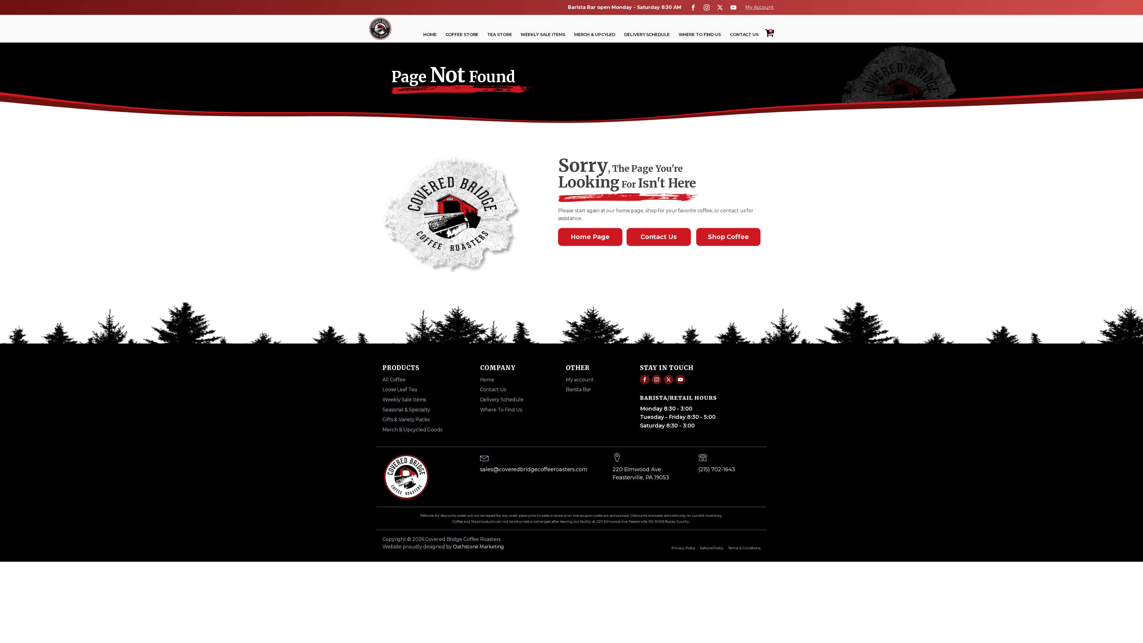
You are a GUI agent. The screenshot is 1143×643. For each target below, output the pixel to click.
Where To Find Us (700, 34)
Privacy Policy (684, 548)
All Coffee (393, 380)
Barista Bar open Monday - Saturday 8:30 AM (624, 7)
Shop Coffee (728, 237)
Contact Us (744, 34)
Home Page (590, 237)
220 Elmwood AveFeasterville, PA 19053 (641, 473)
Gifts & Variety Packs (406, 419)
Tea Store (499, 34)
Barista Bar (578, 389)
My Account (759, 7)
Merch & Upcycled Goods (412, 430)
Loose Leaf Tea (399, 389)
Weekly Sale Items (543, 34)
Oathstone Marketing (478, 547)
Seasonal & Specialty (406, 410)
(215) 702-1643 (716, 469)
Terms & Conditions (744, 548)
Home (430, 34)
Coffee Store (462, 34)
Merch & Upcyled (595, 34)
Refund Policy (712, 548)
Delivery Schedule (646, 34)
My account (580, 380)
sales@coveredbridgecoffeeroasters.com (534, 469)
